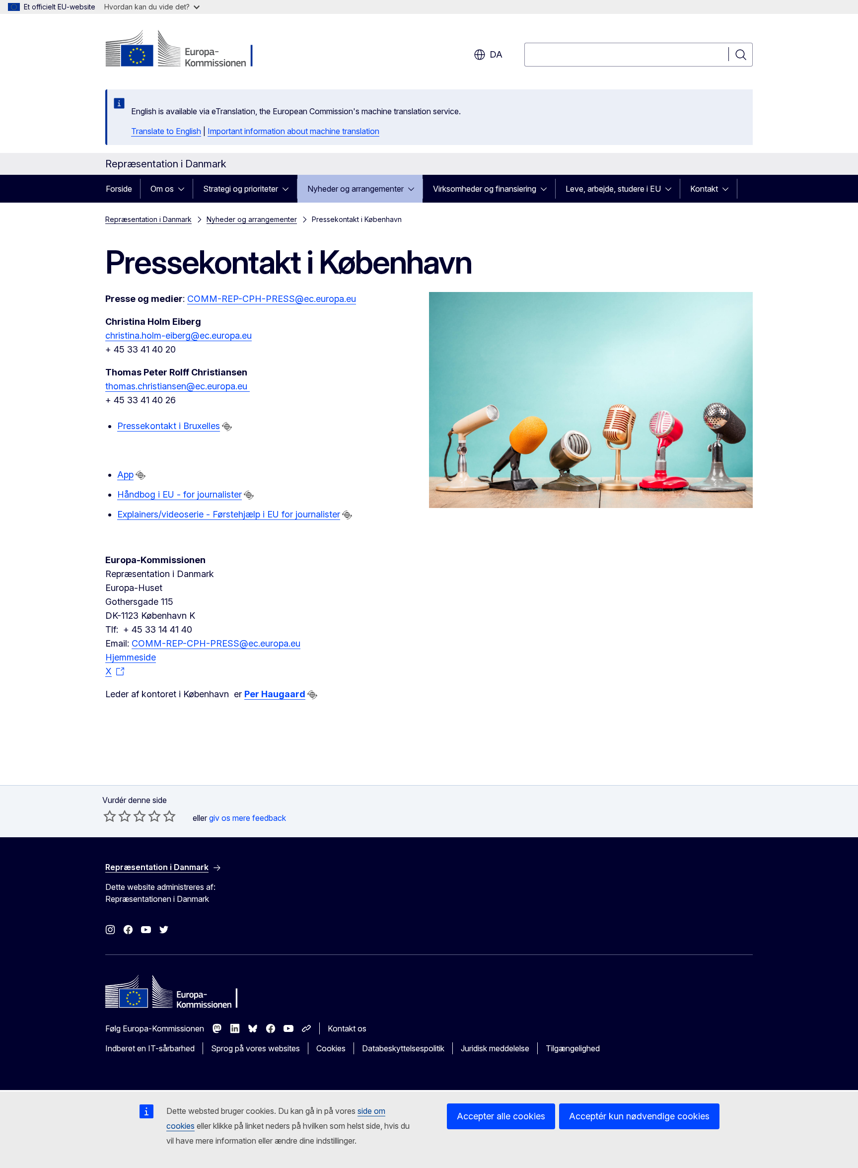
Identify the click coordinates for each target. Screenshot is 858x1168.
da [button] (496, 54)
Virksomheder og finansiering (484, 189)
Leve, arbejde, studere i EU (613, 189)
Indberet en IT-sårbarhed (150, 1048)
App (125, 474)
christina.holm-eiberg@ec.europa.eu (178, 335)
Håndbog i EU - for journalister (179, 494)
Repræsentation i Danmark (148, 219)
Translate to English (166, 131)
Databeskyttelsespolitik (403, 1048)
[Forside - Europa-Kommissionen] (185, 50)
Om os (162, 189)
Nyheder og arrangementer (355, 189)
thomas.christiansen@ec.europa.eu (177, 386)
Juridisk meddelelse (495, 1048)
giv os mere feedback (247, 818)
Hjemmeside (130, 657)
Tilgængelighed (573, 1048)
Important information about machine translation (293, 131)
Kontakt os (347, 1028)
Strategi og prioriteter (240, 189)
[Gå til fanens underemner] (184, 189)
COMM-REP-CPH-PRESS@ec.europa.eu (271, 298)
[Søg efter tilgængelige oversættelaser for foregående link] (227, 427)
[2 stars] (117, 815)
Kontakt (704, 189)
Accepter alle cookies (501, 1116)
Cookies (331, 1048)
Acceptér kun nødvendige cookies (639, 1116)
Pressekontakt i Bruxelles (168, 426)
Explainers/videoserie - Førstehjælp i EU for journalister (228, 514)
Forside (119, 189)
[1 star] (109, 815)
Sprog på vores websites (255, 1048)
